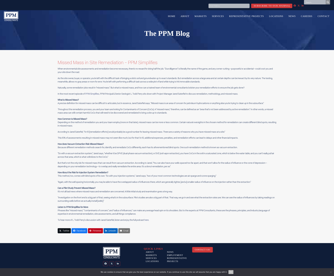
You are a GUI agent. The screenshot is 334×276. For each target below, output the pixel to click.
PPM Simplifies (92, 93)
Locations (152, 261)
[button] (64, 230)
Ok (231, 272)
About (150, 252)
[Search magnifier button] (328, 2)
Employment (175, 255)
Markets (151, 255)
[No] (330, 272)
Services (151, 258)
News (170, 252)
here (146, 220)
